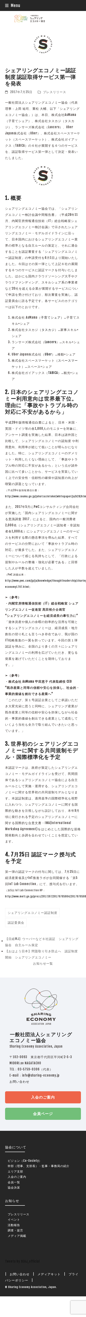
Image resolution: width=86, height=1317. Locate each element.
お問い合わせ (19, 1081)
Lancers (50, 342)
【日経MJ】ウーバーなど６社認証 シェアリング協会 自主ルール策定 (42, 942)
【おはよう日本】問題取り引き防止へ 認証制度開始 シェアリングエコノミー (41, 954)
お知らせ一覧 (43, 963)
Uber (48, 354)
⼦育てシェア (51, 317)
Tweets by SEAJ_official (22, 1261)
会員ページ (43, 1113)
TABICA (53, 373)
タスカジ (48, 330)
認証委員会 (16, 922)
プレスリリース (54, 92)
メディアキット (49, 1274)
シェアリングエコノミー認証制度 (32, 913)
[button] (12, 5)
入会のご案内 (43, 1097)
